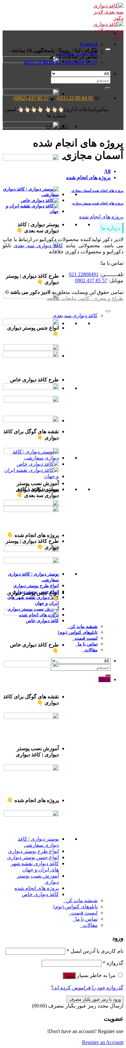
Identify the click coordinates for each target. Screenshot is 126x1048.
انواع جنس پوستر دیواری (33, 857)
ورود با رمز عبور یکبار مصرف (95, 999)
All (107, 171)
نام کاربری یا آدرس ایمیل (95, 951)
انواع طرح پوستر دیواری (36, 585)
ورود (69, 975)
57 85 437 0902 (91, 280)
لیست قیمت (85, 638)
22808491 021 (84, 274)
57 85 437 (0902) (31, 98)
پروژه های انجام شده (88, 177)
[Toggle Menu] (107, 49)
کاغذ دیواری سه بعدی (38, 245)
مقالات (90, 649)
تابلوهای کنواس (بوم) (78, 632)
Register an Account (102, 1042)
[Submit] (107, 675)
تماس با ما (86, 643)
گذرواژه (113, 963)
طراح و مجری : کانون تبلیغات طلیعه (85, 298)
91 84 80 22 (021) (75, 98)
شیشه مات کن (82, 626)
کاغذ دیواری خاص (40, 894)
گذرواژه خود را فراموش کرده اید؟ (87, 987)
